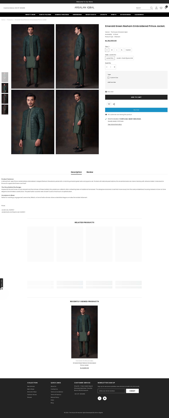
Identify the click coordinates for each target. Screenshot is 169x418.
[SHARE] (113, 104)
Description (76, 172)
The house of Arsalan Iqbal (119, 32)
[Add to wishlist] (109, 104)
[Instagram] (105, 398)
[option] (33, 89)
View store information (115, 124)
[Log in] (156, 8)
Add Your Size (112, 82)
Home (3, 20)
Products (10, 20)
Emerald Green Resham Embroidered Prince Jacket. (84, 364)
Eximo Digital (99, 412)
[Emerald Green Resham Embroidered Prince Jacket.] (84, 325)
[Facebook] (99, 398)
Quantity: (108, 63)
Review (90, 172)
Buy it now (136, 110)
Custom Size (114, 77)
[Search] (144, 7)
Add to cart (136, 97)
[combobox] (142, 7)
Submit (132, 391)
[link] (40, 284)
